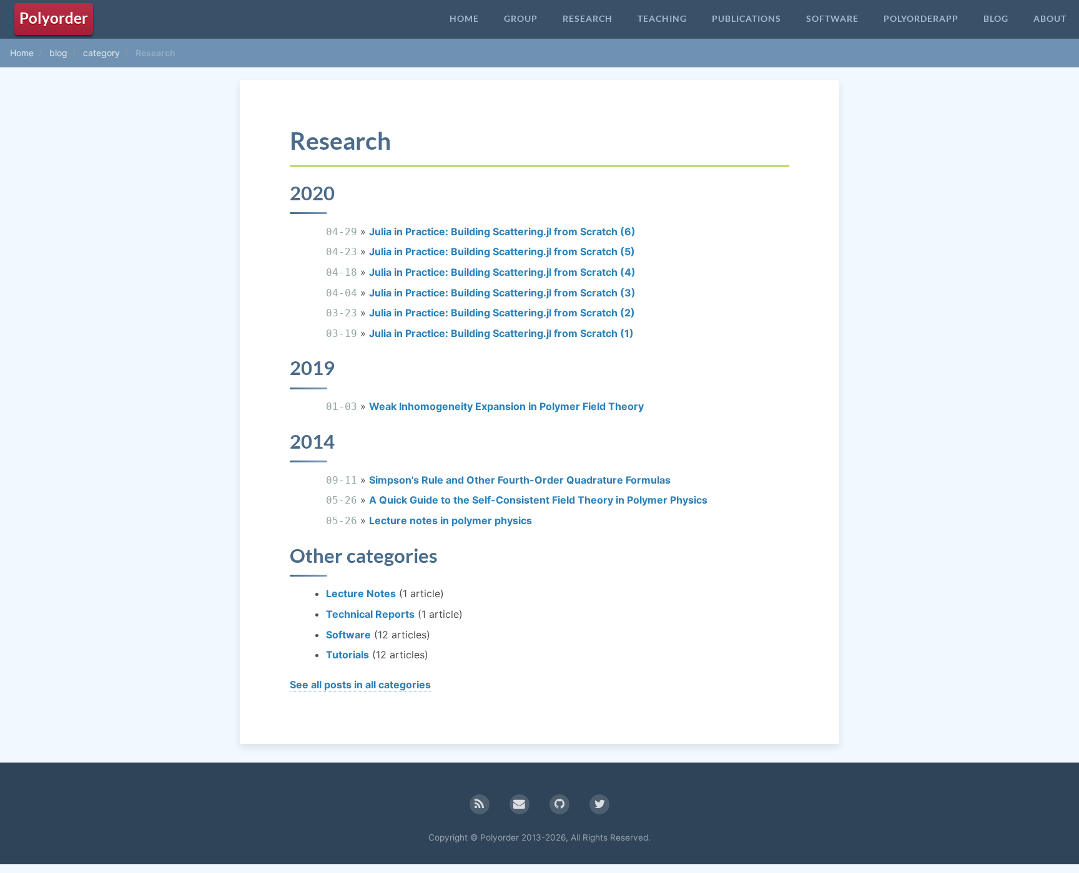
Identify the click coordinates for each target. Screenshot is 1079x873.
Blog (995, 18)
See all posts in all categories (360, 684)
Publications (746, 18)
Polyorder (53, 18)
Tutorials (347, 654)
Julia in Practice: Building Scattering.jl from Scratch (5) (502, 251)
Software (832, 18)
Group (521, 18)
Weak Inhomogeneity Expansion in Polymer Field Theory (506, 406)
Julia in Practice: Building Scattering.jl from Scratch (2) (502, 312)
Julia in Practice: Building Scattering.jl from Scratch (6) (502, 231)
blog (58, 52)
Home (464, 18)
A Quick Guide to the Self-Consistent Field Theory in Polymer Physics (538, 500)
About (1050, 18)
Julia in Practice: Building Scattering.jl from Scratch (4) (502, 272)
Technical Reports (370, 614)
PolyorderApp (921, 18)
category (101, 52)
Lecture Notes (361, 593)
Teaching (662, 18)
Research (588, 18)
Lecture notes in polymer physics (450, 520)
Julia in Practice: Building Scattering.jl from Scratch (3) (502, 292)
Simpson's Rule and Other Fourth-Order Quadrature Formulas (520, 480)
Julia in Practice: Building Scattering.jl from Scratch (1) (501, 333)
